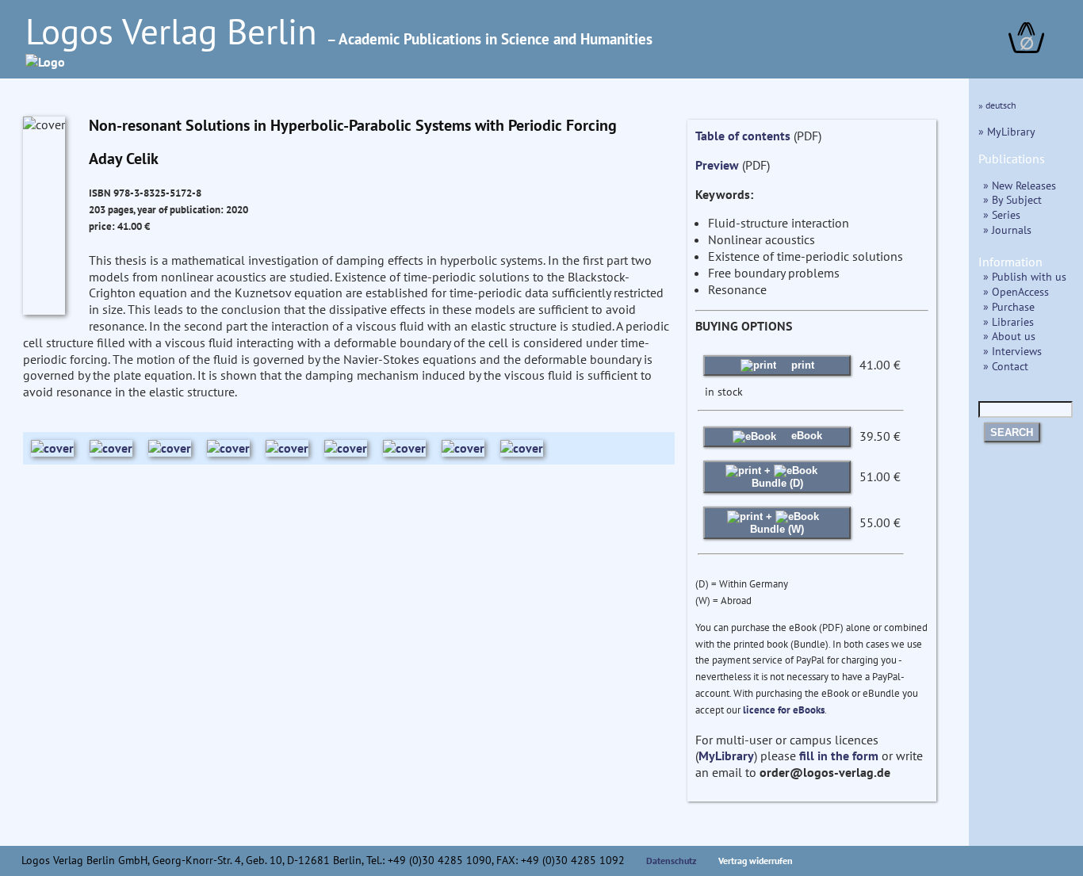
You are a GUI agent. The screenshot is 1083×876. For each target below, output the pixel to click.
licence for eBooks (784, 710)
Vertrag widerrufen (755, 860)
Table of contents (742, 135)
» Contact (1005, 365)
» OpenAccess (1016, 291)
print (801, 365)
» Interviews (1012, 350)
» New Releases (1019, 185)
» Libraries (1008, 321)
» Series (1001, 214)
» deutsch (997, 105)
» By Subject (1012, 199)
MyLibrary (726, 755)
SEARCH (1011, 432)
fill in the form (838, 755)
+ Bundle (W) (777, 523)
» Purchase (1009, 306)
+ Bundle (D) (777, 477)
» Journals (1007, 229)
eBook (805, 436)
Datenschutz (671, 860)
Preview (717, 165)
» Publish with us (1024, 276)
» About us (1009, 335)
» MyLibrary (1006, 131)
